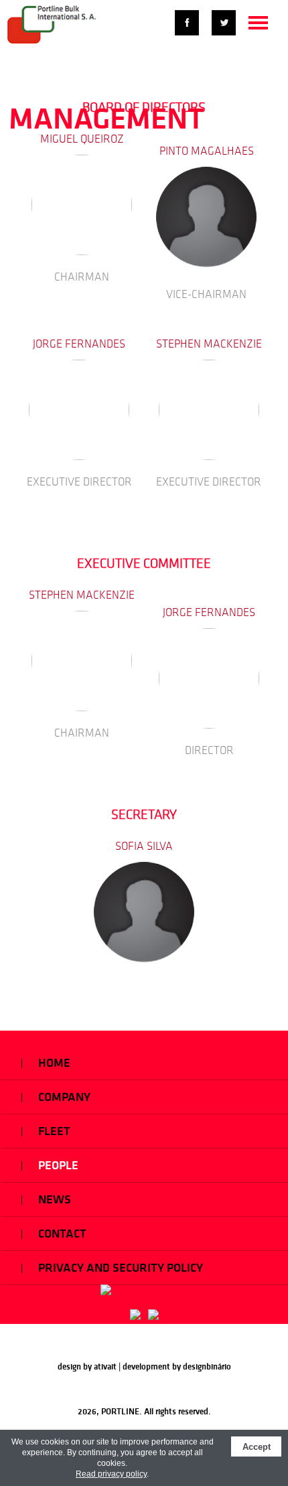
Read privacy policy (111, 1474)
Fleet (52, 1131)
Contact (60, 1233)
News (53, 1199)
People (56, 1165)
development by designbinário (177, 1366)
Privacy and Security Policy (119, 1268)
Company (62, 1097)
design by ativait (87, 1366)
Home (52, 1063)
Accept (256, 1447)
